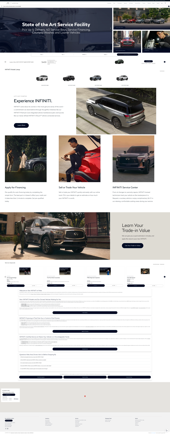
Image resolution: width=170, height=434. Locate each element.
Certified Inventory (48, 422)
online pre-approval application (39, 326)
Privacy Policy (12, 432)
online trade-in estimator (90, 326)
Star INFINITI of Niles (7, 432)
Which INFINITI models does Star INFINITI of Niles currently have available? (33, 359)
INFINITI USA (31, 432)
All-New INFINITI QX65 (25, 306)
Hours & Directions (138, 421)
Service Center (77, 421)
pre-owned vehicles (142, 307)
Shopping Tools (108, 418)
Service (76, 418)
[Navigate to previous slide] (0, 30)
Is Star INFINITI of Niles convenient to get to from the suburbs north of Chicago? (34, 368)
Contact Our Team (129, 377)
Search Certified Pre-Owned (120, 50)
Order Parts (77, 426)
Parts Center (77, 422)
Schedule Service (162, 264)
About (136, 418)
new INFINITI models (134, 307)
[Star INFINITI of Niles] (85, 111)
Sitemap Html (22, 432)
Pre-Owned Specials (48, 425)
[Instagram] (8, 428)
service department (24, 338)
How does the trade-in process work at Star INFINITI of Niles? (31, 362)
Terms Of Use (16, 432)
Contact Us (9, 420)
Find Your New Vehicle (119, 27)
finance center (23, 319)
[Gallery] (56, 30)
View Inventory (84, 312)
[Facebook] (6, 428)
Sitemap (19, 432)
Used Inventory (47, 421)
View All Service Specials (156, 264)
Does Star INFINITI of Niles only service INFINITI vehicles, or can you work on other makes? (36, 365)
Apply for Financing (85, 331)
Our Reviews (137, 425)
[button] (85, 396)
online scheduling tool (38, 345)
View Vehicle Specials (40, 377)
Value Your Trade (85, 377)
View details (148, 61)
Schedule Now (146, 50)
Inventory (47, 418)
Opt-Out (28, 432)
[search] (165, 3)
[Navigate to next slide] (111, 30)
